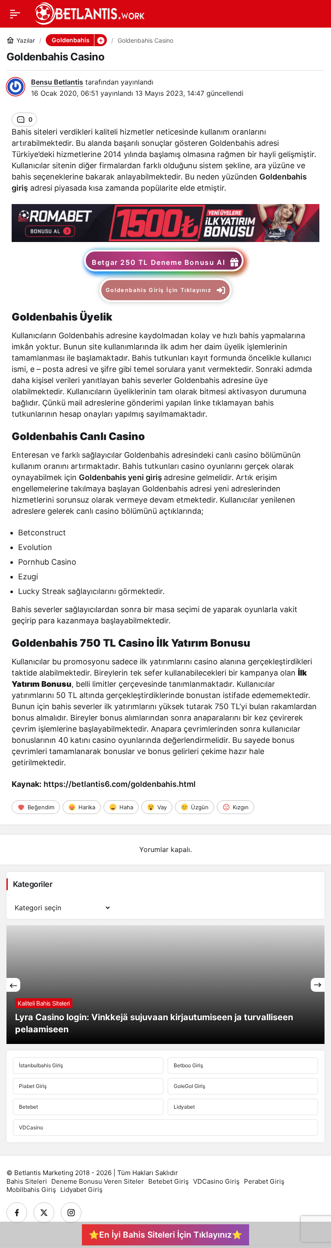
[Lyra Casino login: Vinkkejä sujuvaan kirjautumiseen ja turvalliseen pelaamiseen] (165, 984)
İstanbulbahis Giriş (41, 1065)
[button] (100, 40)
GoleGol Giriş (189, 1086)
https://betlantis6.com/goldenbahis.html (120, 784)
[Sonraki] (318, 985)
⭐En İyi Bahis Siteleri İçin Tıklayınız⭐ (165, 1234)
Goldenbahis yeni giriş (120, 477)
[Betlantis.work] (89, 13)
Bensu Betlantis (57, 82)
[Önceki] (13, 985)
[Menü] (15, 13)
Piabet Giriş (33, 1086)
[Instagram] (71, 1212)
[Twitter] (44, 1212)
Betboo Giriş (188, 1065)
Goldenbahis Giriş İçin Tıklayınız (159, 290)
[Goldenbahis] (165, 222)
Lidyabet (184, 1106)
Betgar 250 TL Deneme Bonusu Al (158, 262)
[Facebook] (16, 1212)
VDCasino (31, 1127)
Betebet (28, 1106)
